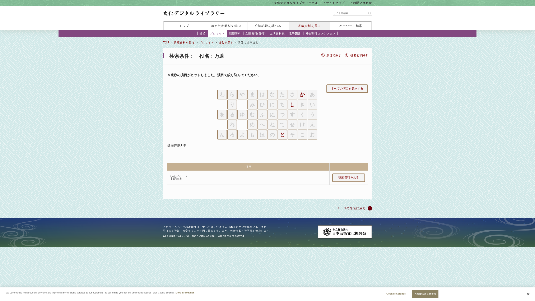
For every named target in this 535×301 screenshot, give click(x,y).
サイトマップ (335, 3)
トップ (184, 26)
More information (185, 292)
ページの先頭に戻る (351, 208)
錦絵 (203, 33)
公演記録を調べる (268, 26)
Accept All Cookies (425, 293)
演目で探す (333, 55)
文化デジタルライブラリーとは (296, 3)
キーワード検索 (350, 26)
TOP (166, 42)
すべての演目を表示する (347, 88)
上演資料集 (277, 33)
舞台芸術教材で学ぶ (226, 26)
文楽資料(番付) (255, 33)
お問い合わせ (362, 3)
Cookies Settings (396, 293)
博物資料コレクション (320, 33)
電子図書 (295, 33)
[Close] (528, 294)
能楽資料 (235, 33)
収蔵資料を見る (309, 26)
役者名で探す (359, 55)
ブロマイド (217, 33)
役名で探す (225, 42)
